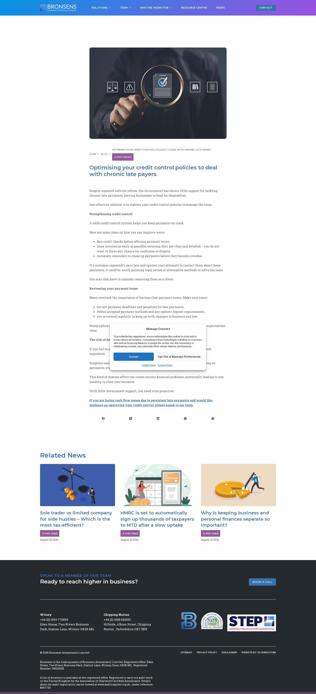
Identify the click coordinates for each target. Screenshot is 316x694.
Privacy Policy (165, 365)
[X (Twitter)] (130, 418)
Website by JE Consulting (258, 652)
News (220, 7)
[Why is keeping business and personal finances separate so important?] (238, 485)
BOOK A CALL (262, 582)
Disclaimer (229, 652)
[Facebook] (103, 418)
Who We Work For (154, 7)
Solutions (99, 7)
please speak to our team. (174, 405)
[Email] (213, 418)
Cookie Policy (149, 365)
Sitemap (186, 652)
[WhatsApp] (185, 418)
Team (124, 7)
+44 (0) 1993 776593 (54, 619)
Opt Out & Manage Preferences (179, 357)
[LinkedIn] (158, 418)
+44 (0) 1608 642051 (117, 619)
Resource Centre (194, 7)
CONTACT (265, 7)
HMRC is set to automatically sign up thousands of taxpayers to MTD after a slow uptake (157, 519)
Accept (134, 357)
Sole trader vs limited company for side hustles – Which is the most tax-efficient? (76, 519)
